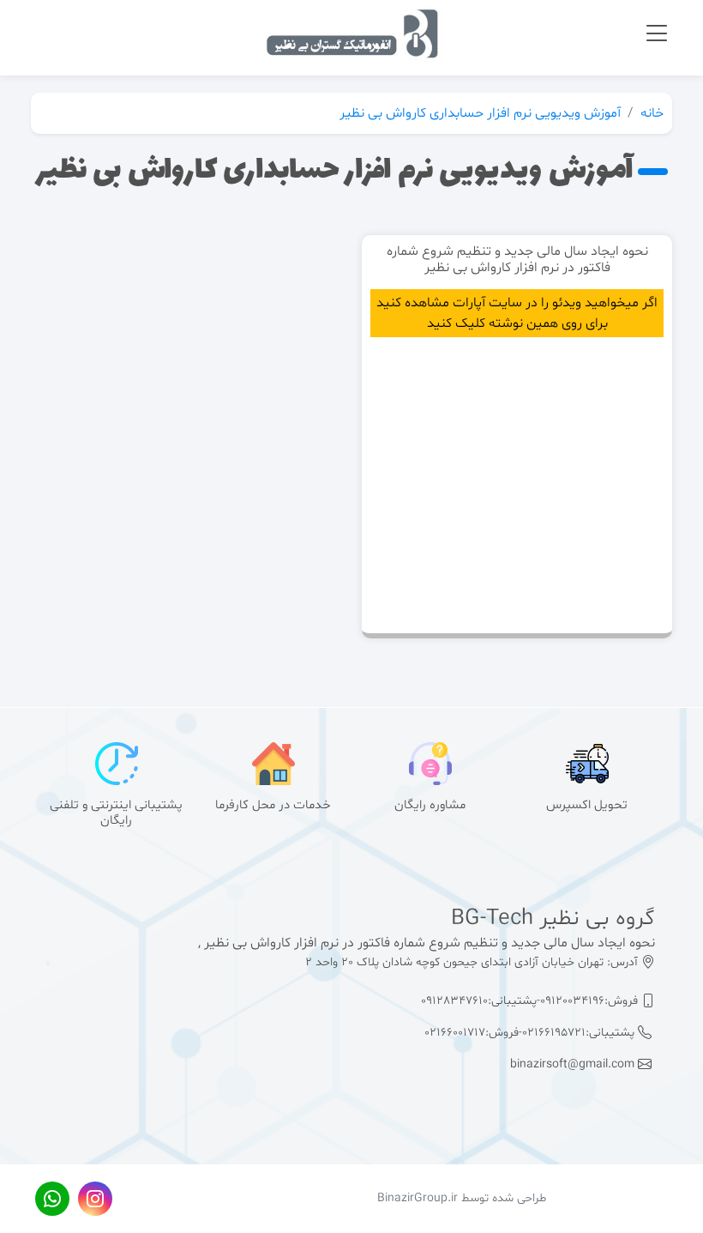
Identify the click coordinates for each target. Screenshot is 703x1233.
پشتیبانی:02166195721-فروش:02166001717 (531, 1032)
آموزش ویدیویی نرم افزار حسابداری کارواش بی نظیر (480, 113)
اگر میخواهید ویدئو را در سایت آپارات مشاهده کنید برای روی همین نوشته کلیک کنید (517, 313)
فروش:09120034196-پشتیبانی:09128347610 (531, 1001)
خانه (652, 113)
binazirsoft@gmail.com (574, 1064)
